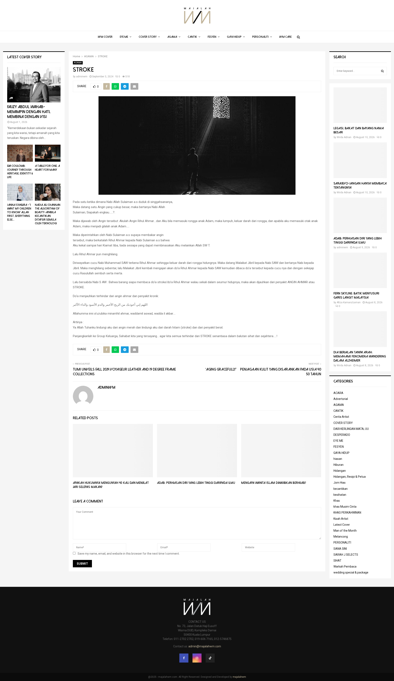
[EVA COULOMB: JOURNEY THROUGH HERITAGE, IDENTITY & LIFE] (20, 153)
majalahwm (239, 676)
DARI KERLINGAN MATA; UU (351, 428)
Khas (336, 500)
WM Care (285, 36)
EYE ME (124, 36)
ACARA (338, 393)
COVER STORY (148, 36)
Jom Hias (339, 482)
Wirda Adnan (344, 137)
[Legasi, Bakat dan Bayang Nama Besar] (360, 105)
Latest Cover (341, 524)
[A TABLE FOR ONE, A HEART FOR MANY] (48, 153)
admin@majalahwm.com (204, 646)
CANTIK (192, 36)
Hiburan (338, 464)
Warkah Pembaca (344, 566)
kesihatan (339, 494)
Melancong (340, 536)
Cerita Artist (341, 416)
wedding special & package (350, 572)
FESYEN (212, 36)
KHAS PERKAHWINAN (347, 512)
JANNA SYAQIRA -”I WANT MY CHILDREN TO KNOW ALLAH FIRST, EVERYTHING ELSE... (19, 212)
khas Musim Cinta (344, 506)
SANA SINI (340, 548)
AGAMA (172, 36)
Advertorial (340, 399)
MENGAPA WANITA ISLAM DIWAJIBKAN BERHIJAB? (274, 482)
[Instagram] (197, 658)
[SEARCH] (382, 71)
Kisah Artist (340, 518)
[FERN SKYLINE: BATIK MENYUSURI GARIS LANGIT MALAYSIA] (360, 270)
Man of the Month (345, 530)
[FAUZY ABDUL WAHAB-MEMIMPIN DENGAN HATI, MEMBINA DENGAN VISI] (34, 84)
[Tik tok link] (210, 658)
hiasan (337, 458)
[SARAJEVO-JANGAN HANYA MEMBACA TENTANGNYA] (360, 160)
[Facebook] (183, 658)
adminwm (81, 76)
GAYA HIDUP (234, 36)
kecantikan (340, 488)
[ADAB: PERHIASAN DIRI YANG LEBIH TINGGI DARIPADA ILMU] (360, 215)
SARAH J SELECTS (345, 554)
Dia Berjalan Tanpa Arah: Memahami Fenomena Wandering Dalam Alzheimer (359, 356)
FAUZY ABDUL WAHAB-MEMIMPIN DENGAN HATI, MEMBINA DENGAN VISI (28, 112)
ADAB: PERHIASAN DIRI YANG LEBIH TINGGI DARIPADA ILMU (196, 482)
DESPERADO (341, 434)
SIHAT (337, 560)
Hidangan (339, 470)
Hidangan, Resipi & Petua (349, 476)
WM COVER (105, 36)
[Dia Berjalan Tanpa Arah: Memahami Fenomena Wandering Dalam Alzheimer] (360, 329)
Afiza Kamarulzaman (349, 302)
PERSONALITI (260, 36)
